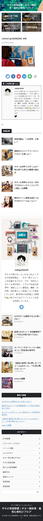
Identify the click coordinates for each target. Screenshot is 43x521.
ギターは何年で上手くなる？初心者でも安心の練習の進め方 (26, 170)
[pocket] (19, 76)
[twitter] (8, 76)
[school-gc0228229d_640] (24, 76)
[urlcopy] (35, 76)
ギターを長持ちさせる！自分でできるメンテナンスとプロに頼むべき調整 (26, 185)
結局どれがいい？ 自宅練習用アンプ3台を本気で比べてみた (21, 406)
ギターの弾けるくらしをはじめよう (21, 505)
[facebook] (13, 76)
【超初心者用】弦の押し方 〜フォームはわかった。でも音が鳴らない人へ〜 (27, 366)
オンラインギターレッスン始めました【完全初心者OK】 (21, 413)
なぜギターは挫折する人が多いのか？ (17, 401)
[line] (30, 76)
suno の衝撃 (19, 379)
